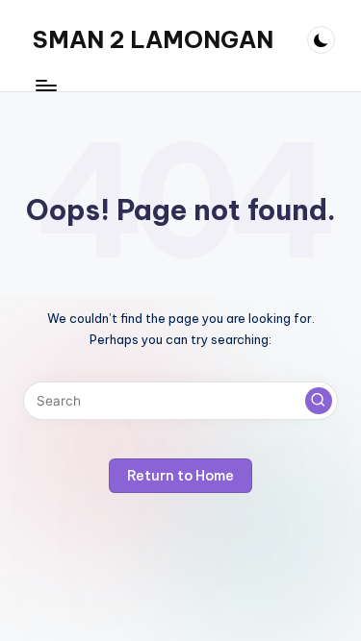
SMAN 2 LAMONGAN (153, 39)
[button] (318, 400)
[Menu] (45, 86)
